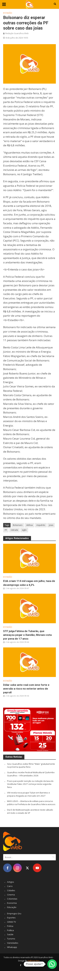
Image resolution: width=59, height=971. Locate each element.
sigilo (24, 530)
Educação (11, 907)
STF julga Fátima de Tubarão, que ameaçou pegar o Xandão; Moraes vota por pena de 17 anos (27, 635)
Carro (10, 886)
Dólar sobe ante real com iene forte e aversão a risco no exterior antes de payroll (26, 688)
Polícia (10, 926)
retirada (14, 530)
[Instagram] (17, 868)
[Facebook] (7, 868)
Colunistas (12, 898)
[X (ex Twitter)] (27, 868)
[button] (52, 964)
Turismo (11, 938)
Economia (12, 903)
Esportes (11, 917)
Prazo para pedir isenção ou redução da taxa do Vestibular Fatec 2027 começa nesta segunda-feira (30, 784)
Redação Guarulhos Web (17, 33)
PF (6, 530)
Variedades (12, 942)
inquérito (41, 525)
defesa (29, 525)
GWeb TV (11, 921)
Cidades (11, 890)
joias (51, 525)
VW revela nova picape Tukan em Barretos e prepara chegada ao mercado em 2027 (28, 794)
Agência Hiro (33, 960)
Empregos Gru (14, 913)
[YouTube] (37, 868)
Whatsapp (12, 947)
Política (10, 930)
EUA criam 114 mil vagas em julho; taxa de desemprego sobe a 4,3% (29, 582)
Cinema (11, 894)
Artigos (10, 881)
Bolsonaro (17, 525)
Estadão (7, 13)
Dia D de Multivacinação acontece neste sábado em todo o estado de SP (30, 811)
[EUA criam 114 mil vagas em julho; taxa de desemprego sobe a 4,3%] (29, 558)
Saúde (10, 934)
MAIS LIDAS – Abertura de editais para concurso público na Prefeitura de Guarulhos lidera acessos (31, 803)
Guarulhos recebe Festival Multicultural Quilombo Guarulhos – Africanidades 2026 (31, 774)
